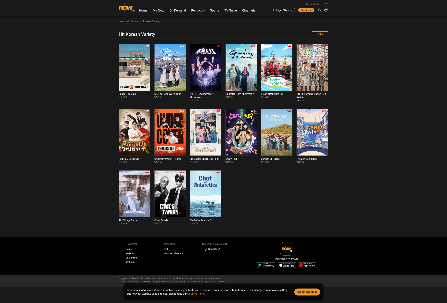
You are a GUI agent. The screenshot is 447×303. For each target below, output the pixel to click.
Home (143, 10)
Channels (248, 10)
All (319, 34)
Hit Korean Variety (150, 21)
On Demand (178, 10)
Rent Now (198, 10)
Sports (214, 10)
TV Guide (230, 10)
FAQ (166, 249)
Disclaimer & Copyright (182, 278)
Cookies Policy (196, 293)
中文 (326, 4)
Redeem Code (313, 4)
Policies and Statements (208, 278)
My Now (158, 10)
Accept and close (307, 291)
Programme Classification (131, 278)
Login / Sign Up (284, 10)
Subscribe (306, 10)
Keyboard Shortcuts (173, 253)
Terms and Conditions (157, 278)
